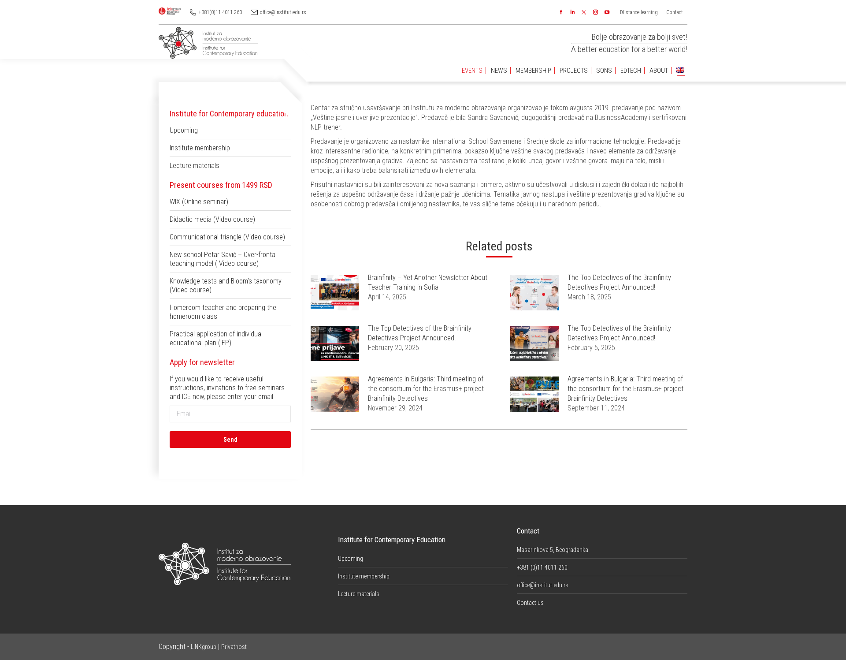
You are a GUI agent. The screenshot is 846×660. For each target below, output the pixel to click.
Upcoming (184, 130)
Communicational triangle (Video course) (227, 237)
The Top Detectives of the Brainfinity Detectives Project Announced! (619, 282)
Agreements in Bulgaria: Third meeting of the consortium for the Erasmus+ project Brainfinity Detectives (426, 389)
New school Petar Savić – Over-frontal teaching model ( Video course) (223, 259)
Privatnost (234, 646)
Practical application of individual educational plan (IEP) (216, 338)
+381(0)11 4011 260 (220, 12)
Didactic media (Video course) (212, 219)
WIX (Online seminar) (199, 202)
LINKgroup (203, 646)
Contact (674, 12)
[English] (680, 70)
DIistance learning (639, 12)
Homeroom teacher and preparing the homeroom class (223, 312)
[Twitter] (583, 12)
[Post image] (335, 292)
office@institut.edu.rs (283, 12)
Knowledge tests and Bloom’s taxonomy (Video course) (226, 285)
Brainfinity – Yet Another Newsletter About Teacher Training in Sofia (427, 282)
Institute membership (200, 148)
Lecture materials (194, 165)
